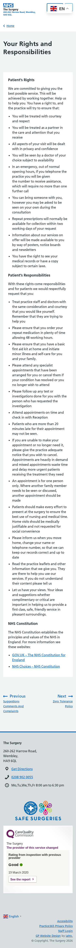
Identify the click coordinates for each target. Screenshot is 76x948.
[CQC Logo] (20, 837)
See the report (20, 879)
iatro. (69, 936)
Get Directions (22, 769)
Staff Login (65, 931)
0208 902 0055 (22, 777)
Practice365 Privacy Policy (56, 926)
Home (10, 26)
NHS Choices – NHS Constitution (36, 666)
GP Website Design (48, 936)
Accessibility (65, 921)
